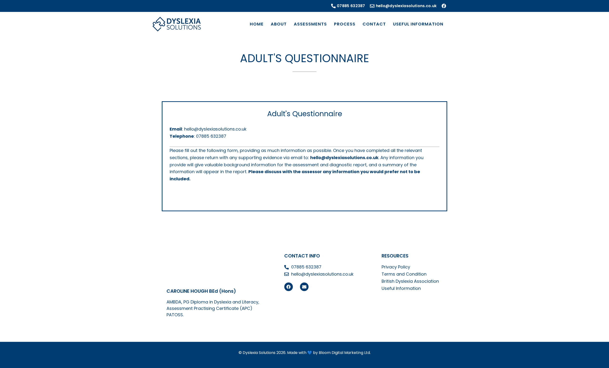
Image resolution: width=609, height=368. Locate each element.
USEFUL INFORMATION (418, 24)
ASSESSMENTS (310, 24)
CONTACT (374, 24)
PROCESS (344, 24)
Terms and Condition (404, 274)
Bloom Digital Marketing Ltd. (345, 352)
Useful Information (401, 288)
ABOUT (279, 24)
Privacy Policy (396, 267)
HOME (257, 24)
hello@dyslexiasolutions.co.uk (215, 129)
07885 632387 (211, 136)
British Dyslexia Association (410, 281)
